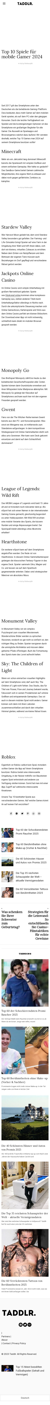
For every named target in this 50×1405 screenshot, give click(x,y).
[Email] (39, 814)
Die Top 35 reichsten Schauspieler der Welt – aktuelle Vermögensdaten (30, 877)
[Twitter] (22, 814)
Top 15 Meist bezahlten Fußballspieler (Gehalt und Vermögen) (30, 1370)
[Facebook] (11, 814)
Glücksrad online (13, 295)
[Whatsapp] (33, 814)
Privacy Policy (19, 1343)
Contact (7, 1343)
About (4, 1339)
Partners (5, 1336)
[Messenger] (17, 814)
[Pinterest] (28, 814)
